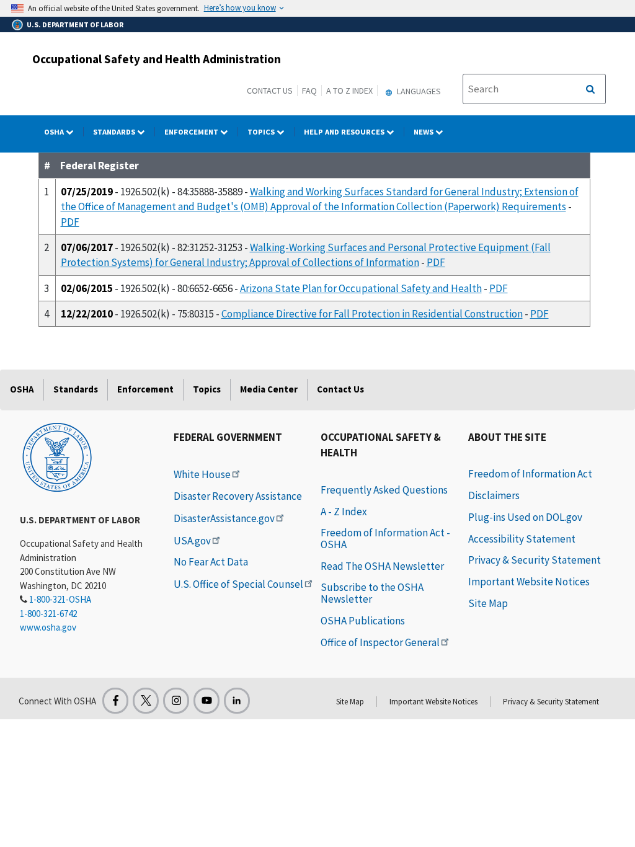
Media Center (269, 389)
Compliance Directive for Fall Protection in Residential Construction (372, 314)
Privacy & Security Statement (534, 560)
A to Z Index (349, 90)
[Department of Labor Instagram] (176, 701)
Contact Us (270, 90)
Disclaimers (494, 495)
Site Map (488, 603)
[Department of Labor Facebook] (115, 701)
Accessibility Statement (521, 539)
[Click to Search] (590, 89)
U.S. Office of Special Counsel (238, 584)
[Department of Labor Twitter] (146, 701)
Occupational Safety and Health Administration (156, 58)
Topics (262, 131)
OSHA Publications (363, 620)
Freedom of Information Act (530, 474)
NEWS (424, 131)
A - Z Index (344, 511)
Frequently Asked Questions (384, 490)
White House (202, 474)
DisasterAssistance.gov (224, 518)
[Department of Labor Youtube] (206, 701)
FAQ (309, 90)
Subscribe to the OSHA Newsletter (372, 593)
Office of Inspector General (380, 642)
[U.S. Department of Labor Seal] (57, 456)
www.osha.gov (48, 627)
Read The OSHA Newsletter (382, 566)
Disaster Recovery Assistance (238, 496)
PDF (70, 222)
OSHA (55, 131)
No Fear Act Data (211, 562)
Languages (418, 91)
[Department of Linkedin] (237, 701)
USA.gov (192, 541)
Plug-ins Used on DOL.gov (525, 517)
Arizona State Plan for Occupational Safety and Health (361, 288)
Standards (115, 131)
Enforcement (192, 131)
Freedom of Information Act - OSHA (385, 538)
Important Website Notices (529, 581)
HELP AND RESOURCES (345, 131)
